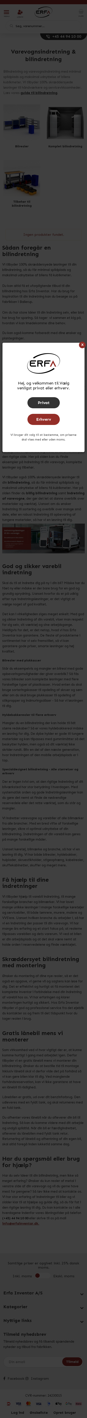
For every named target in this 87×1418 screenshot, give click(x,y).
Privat (44, 402)
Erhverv (43, 419)
